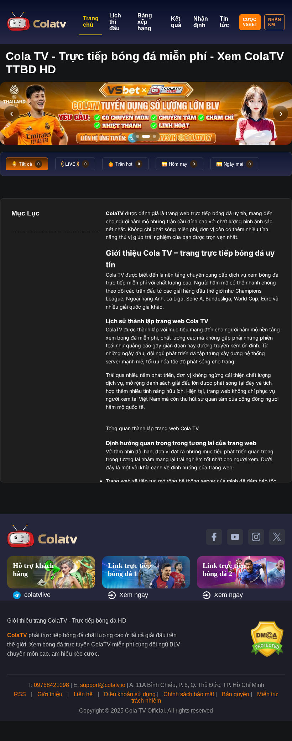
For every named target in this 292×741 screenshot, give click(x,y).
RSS (20, 694)
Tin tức (224, 22)
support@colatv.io (102, 685)
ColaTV (17, 635)
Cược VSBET (250, 22)
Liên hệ (83, 694)
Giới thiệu (49, 694)
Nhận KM (274, 22)
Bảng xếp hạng (144, 21)
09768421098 (51, 685)
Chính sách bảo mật (188, 694)
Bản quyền (235, 694)
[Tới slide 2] (146, 136)
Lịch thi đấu (115, 21)
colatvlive (37, 594)
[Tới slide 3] (154, 136)
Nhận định (200, 22)
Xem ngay (133, 594)
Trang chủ (91, 21)
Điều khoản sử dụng (130, 694)
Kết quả (176, 22)
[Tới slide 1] (137, 136)
